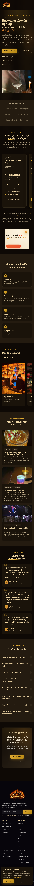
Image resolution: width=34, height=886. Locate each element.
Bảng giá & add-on (7, 826)
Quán (19, 829)
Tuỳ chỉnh (18, 881)
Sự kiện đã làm (22, 832)
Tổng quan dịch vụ (7, 823)
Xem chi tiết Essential (14, 199)
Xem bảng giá (25, 50)
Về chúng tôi (21, 850)
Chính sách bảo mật (23, 815)
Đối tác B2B (5, 832)
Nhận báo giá (5, 829)
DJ (18, 826)
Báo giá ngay (8, 50)
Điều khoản (21, 859)
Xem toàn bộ (7, 357)
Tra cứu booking (6, 856)
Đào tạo (20, 835)
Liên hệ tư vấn (17, 762)
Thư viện (20, 842)
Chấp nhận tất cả (8, 881)
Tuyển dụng (5, 853)
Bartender (20, 823)
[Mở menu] (30, 4)
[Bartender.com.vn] (6, 4)
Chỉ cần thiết (26, 881)
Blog (19, 838)
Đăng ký (27, 811)
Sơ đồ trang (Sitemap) (24, 862)
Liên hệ (20, 853)
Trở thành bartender (7, 850)
